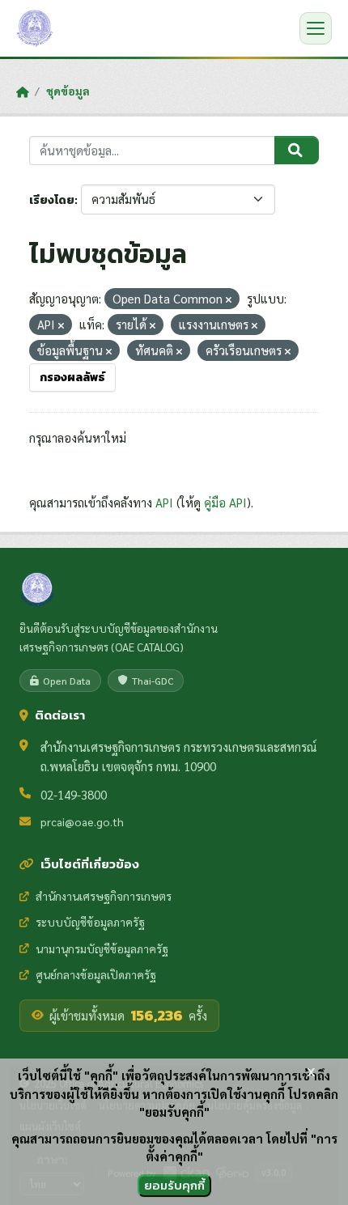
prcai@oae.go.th (82, 821)
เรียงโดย (51, 200)
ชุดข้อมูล (68, 90)
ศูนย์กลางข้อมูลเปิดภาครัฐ (96, 974)
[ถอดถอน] (228, 300)
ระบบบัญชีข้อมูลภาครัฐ (90, 921)
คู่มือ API (225, 502)
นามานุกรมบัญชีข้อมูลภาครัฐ (102, 948)
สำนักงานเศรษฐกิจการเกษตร (104, 896)
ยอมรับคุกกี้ (174, 1185)
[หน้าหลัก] (22, 91)
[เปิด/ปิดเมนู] (315, 28)
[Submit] (296, 150)
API (164, 502)
